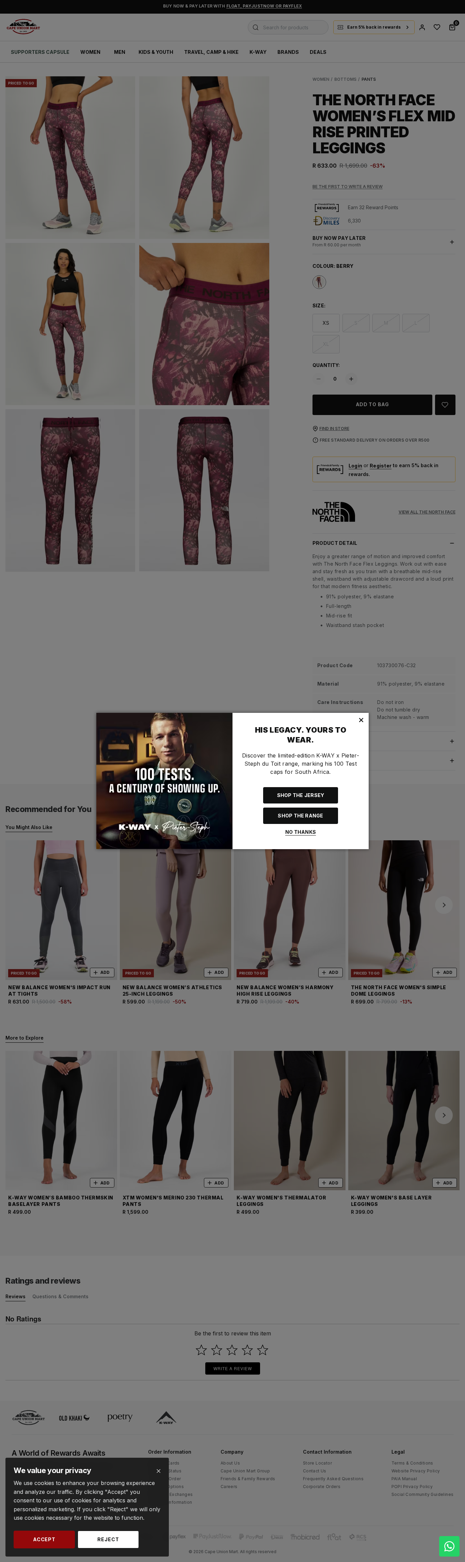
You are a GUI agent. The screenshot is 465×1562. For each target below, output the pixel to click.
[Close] (158, 1471)
